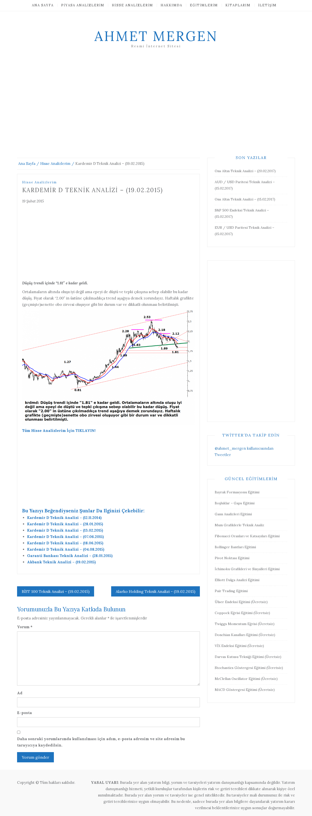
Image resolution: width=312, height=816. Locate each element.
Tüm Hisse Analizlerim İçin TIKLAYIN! (59, 430)
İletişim (267, 5)
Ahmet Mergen (156, 36)
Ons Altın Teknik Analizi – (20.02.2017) (245, 171)
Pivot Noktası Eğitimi (232, 558)
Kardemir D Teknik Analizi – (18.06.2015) (65, 543)
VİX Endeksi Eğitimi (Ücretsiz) (239, 646)
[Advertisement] (156, 109)
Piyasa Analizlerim (82, 5)
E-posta (24, 712)
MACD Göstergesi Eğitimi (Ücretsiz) (245, 689)
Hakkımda (171, 5)
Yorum (24, 627)
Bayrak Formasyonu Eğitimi (237, 492)
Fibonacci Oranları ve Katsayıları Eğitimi (247, 536)
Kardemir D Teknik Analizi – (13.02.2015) (65, 530)
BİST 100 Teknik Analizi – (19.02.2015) (55, 591)
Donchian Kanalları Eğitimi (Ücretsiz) (245, 635)
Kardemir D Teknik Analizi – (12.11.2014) (64, 517)
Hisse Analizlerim (132, 5)
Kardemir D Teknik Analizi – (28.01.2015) (65, 524)
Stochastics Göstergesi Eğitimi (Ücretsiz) (249, 668)
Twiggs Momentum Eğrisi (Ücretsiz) (244, 624)
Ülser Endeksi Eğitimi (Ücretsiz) (241, 602)
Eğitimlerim (204, 5)
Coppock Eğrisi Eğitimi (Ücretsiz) (242, 613)
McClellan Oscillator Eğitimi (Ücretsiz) (246, 679)
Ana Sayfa (43, 5)
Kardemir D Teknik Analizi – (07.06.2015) (65, 536)
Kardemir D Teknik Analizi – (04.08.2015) (65, 549)
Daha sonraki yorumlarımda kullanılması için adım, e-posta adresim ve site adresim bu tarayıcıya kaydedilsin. (101, 741)
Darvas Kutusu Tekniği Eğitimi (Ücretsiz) (248, 657)
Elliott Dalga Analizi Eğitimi (237, 580)
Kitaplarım (238, 5)
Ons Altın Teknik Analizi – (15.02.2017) (245, 199)
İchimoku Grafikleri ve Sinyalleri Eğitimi (247, 569)
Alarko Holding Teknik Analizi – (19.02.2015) (155, 591)
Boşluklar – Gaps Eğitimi (234, 503)
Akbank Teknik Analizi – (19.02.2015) (61, 562)
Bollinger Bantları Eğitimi (235, 547)
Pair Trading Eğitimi (231, 591)
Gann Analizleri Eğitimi (233, 514)
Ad (19, 693)
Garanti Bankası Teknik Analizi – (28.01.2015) (70, 555)
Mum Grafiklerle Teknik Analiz (239, 525)
